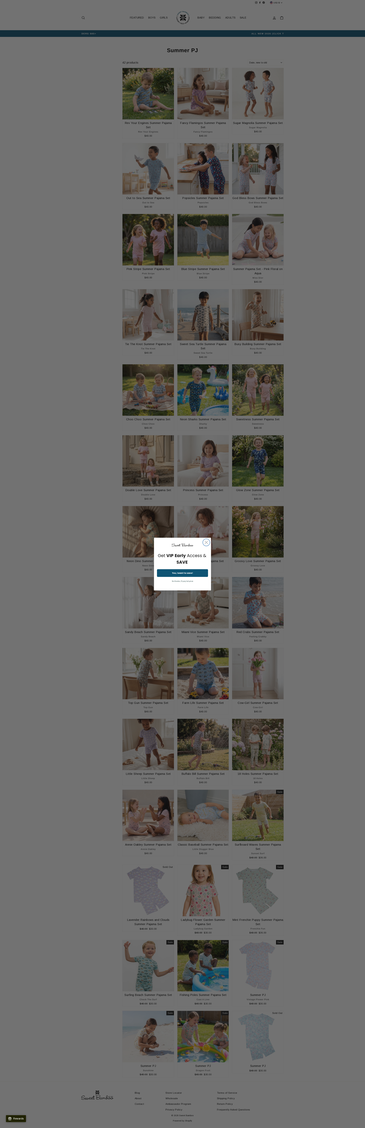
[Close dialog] (206, 542)
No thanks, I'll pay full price (182, 581)
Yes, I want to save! (182, 573)
